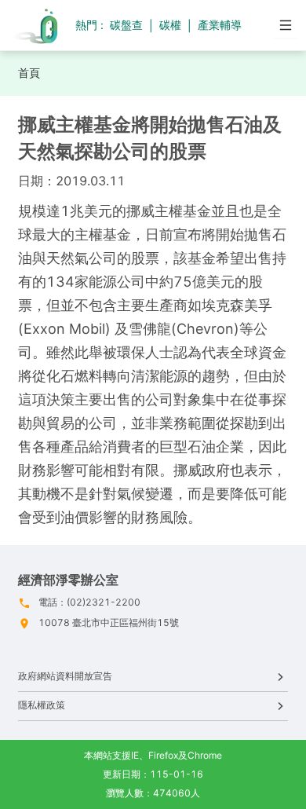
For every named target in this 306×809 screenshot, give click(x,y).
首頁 (29, 72)
